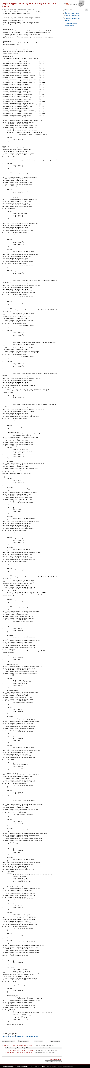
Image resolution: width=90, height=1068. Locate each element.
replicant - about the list (72, 18)
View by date (38, 1041)
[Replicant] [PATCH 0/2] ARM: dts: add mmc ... (19, 1045)
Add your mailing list (22, 1066)
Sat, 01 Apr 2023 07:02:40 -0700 (26, 9)
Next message (55, 1041)
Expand (67, 20)
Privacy (43, 1066)
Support (37, 1066)
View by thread (24, 1041)
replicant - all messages (72, 15)
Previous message (8, 1041)
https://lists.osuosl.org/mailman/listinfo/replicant (20, 1036)
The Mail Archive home (72, 13)
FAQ (31, 1066)
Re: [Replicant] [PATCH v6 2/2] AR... (22, 1050)
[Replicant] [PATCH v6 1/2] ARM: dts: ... (21, 1052)
